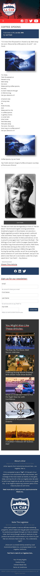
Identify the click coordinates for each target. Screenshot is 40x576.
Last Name (5, 298)
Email (4, 284)
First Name (5, 292)
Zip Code (5, 306)
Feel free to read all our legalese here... (20, 553)
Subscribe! (33, 309)
